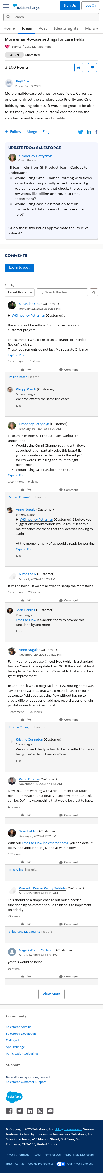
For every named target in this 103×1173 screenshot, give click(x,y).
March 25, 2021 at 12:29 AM (38, 893)
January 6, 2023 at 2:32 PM (37, 836)
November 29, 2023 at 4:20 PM (40, 654)
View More (51, 994)
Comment (71, 370)
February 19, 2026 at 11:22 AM (40, 429)
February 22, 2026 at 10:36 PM (40, 308)
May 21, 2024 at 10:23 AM (37, 579)
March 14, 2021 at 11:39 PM (38, 955)
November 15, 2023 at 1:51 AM (40, 784)
